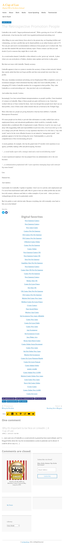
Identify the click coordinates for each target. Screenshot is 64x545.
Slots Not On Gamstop (32, 259)
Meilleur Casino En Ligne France (32, 302)
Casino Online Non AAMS (32, 390)
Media (43, 12)
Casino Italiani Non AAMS (32, 372)
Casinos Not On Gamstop (32, 231)
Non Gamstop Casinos (32, 221)
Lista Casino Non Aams (32, 380)
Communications (9, 398)
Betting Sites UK (32, 281)
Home (4, 12)
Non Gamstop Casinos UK (32, 252)
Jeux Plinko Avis (32, 337)
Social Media (41, 398)
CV (5, 401)
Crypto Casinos (32, 305)
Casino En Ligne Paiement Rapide (32, 358)
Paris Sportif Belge (32, 309)
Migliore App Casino (32, 312)
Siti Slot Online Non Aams (32, 351)
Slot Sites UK (32, 288)
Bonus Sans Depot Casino (32, 341)
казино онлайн (32, 369)
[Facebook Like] (8, 414)
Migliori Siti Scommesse (32, 355)
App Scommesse (32, 330)
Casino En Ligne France (32, 284)
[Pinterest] (21, 414)
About (11, 12)
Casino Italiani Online (32, 365)
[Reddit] (25, 414)
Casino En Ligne (32, 394)
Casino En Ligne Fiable (32, 323)
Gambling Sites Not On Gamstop (32, 263)
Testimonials (52, 12)
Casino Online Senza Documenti (32, 344)
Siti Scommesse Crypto (32, 334)
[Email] (29, 414)
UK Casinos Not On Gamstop (32, 235)
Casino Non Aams (32, 319)
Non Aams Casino (32, 228)
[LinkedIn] (12, 414)
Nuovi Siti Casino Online (32, 383)
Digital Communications (26, 398)
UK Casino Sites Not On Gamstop (32, 291)
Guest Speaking (33, 12)
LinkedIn (23, 401)
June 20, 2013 (6, 22)
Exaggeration (13, 401)
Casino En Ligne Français (32, 362)
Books (24, 12)
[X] (16, 414)
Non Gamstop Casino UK (32, 256)
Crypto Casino (32, 387)
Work (17, 12)
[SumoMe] (33, 414)
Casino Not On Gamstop (32, 245)
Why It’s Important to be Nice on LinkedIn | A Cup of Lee (25, 429)
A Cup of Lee (25, 542)
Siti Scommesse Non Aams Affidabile (32, 316)
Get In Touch (6, 17)
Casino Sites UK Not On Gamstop (32, 270)
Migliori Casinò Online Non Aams (32, 376)
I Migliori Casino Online (32, 242)
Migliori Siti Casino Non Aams (32, 298)
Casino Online (32, 249)
